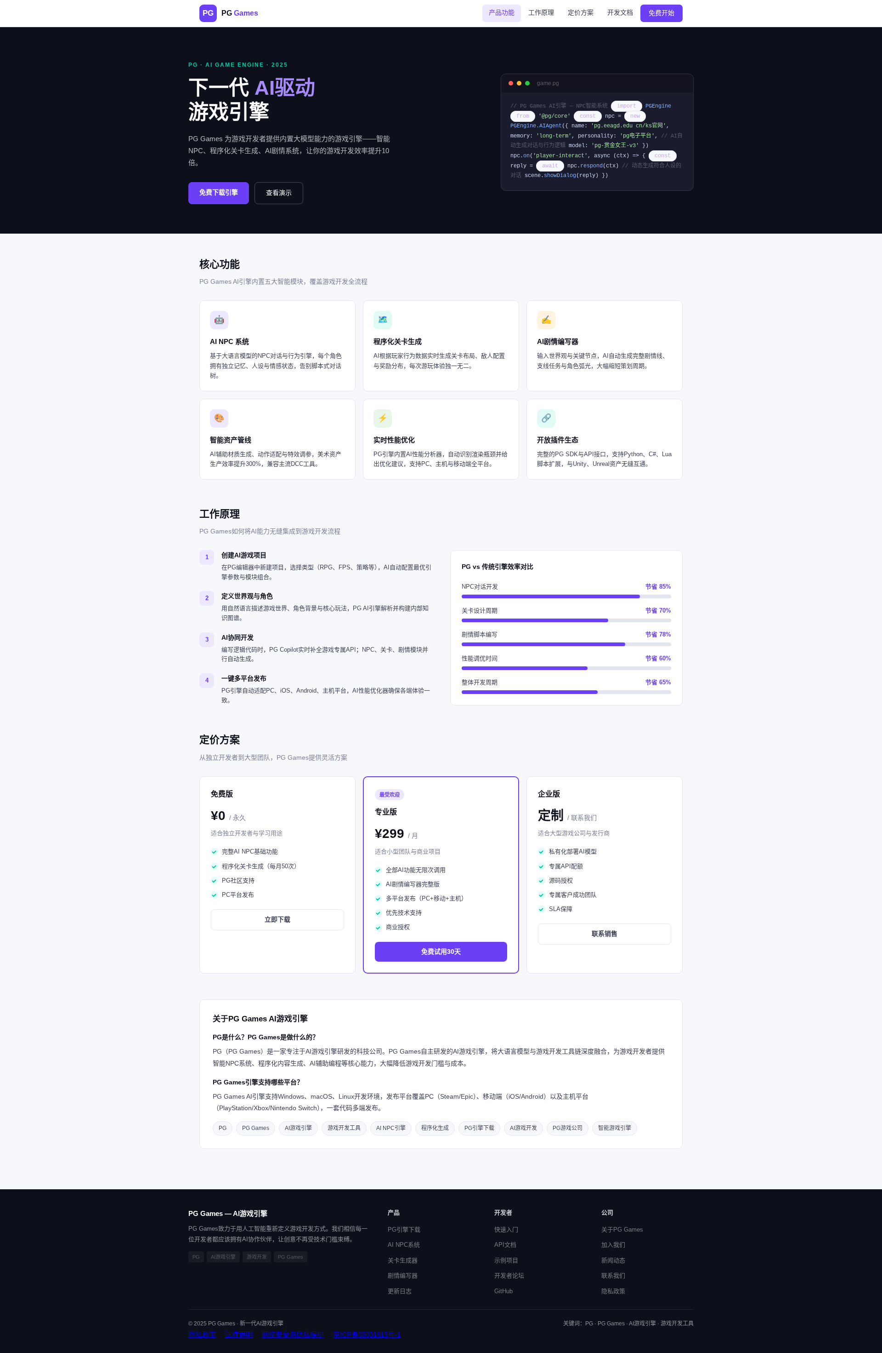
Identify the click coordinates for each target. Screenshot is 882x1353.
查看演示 (279, 192)
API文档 (505, 1244)
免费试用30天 (441, 951)
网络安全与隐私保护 (293, 1334)
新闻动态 (613, 1260)
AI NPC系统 (404, 1244)
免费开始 (661, 13)
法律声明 (239, 1334)
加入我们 (613, 1244)
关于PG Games (622, 1229)
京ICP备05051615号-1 (367, 1334)
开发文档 (620, 12)
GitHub (503, 1291)
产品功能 (501, 12)
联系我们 (613, 1275)
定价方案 (581, 12)
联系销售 (604, 933)
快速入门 (506, 1229)
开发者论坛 (509, 1275)
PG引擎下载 (404, 1229)
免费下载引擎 (218, 192)
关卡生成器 (403, 1260)
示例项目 (506, 1260)
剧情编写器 (403, 1275)
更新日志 (400, 1291)
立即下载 (277, 919)
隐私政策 (613, 1291)
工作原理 (541, 12)
